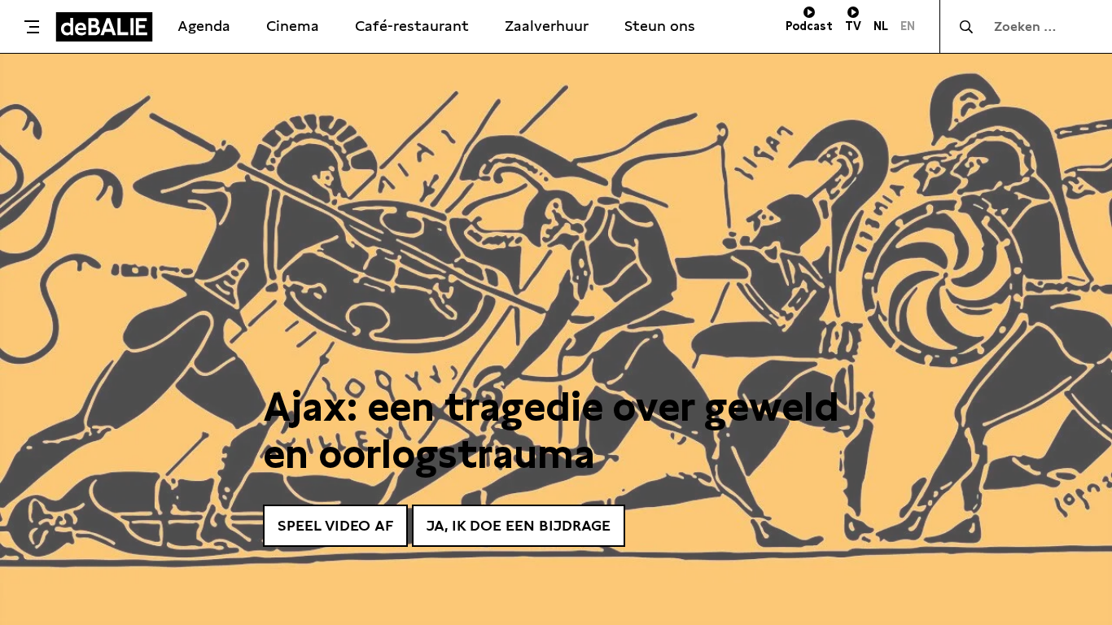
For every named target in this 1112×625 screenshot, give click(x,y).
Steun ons (659, 25)
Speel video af (335, 525)
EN (907, 26)
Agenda (203, 25)
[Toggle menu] (31, 26)
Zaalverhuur (547, 25)
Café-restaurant (412, 25)
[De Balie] (104, 27)
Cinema (292, 25)
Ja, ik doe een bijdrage (519, 525)
